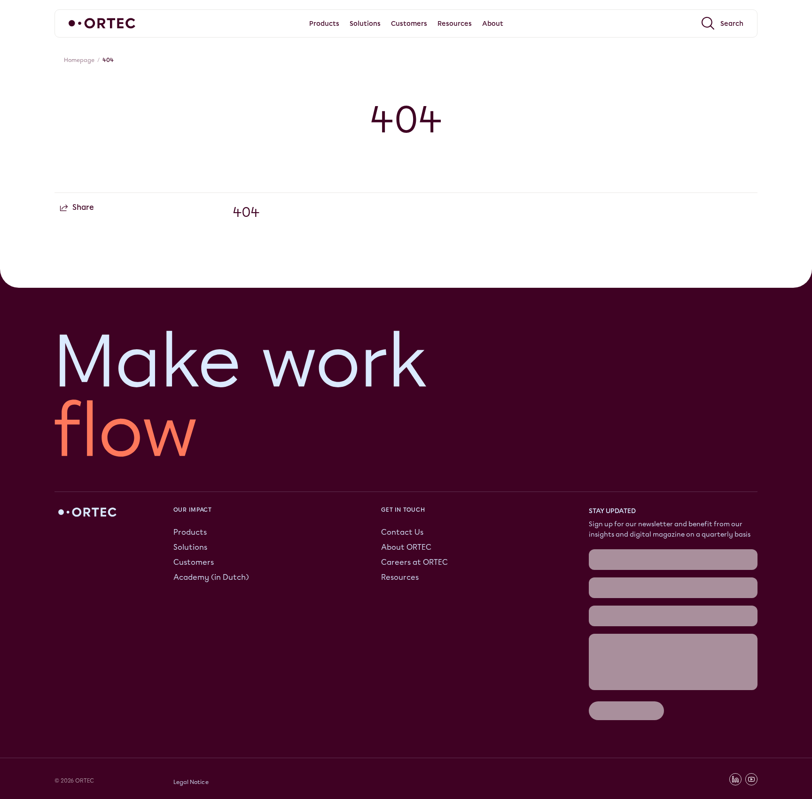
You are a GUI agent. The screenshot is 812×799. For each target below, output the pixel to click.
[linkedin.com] (735, 779)
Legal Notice (191, 782)
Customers (193, 562)
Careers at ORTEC (414, 562)
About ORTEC (406, 547)
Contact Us (402, 532)
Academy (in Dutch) (211, 577)
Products (190, 532)
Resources (400, 577)
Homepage (79, 60)
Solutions (190, 547)
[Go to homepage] (102, 23)
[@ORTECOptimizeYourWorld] (751, 779)
